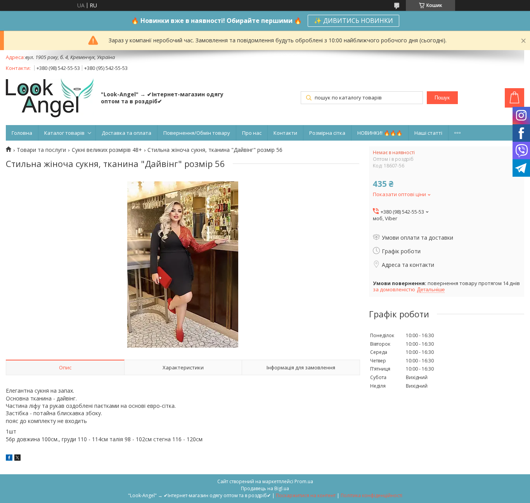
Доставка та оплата (126, 132)
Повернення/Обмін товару (196, 132)
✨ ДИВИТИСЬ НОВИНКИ (353, 20)
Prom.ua (303, 481)
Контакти (285, 132)
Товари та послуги (41, 149)
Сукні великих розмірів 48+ (107, 149)
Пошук (442, 98)
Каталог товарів (64, 132)
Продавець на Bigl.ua (265, 488)
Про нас (252, 132)
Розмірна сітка (327, 132)
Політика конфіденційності (371, 495)
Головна (22, 132)
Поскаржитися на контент (306, 495)
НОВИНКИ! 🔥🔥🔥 (379, 132)
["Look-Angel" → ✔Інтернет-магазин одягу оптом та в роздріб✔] (50, 98)
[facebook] (9, 458)
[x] (17, 458)
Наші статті (428, 132)
